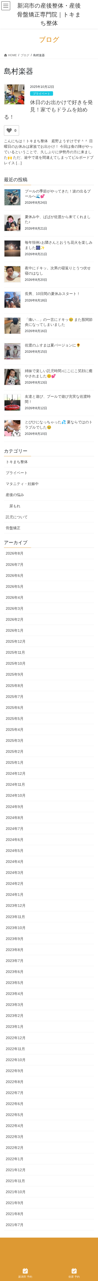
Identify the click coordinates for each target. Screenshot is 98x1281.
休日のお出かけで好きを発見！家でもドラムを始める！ (48, 109)
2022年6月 (15, 1104)
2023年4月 (15, 994)
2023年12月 (16, 905)
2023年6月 (15, 972)
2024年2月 (15, 883)
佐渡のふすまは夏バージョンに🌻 (52, 345)
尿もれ (14, 506)
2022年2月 (15, 1148)
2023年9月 (15, 939)
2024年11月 (15, 784)
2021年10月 (16, 1192)
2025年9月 (15, 674)
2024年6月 (15, 840)
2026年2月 (15, 619)
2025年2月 (15, 751)
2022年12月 (16, 1038)
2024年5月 (15, 851)
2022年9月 (15, 1071)
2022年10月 (16, 1060)
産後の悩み (15, 495)
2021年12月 (16, 1170)
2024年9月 (15, 807)
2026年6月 (15, 575)
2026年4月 (15, 597)
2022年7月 (15, 1093)
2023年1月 (15, 1026)
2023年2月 (15, 1016)
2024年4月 (15, 861)
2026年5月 (15, 586)
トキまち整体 (17, 462)
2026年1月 (15, 630)
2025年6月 (15, 707)
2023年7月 (15, 961)
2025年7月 (15, 696)
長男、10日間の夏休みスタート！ (52, 294)
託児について (17, 517)
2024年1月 (15, 894)
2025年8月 (15, 686)
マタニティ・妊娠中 (22, 484)
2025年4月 (15, 729)
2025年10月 (16, 663)
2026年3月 (15, 608)
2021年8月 (15, 1214)
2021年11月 (15, 1181)
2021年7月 (15, 1225)
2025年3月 (15, 740)
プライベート (41, 93)
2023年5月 (15, 983)
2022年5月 (15, 1115)
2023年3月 (15, 1005)
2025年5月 (15, 718)
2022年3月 (15, 1137)
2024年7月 (15, 829)
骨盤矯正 (13, 528)
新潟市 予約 (25, 1276)
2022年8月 (15, 1082)
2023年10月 (16, 928)
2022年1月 (15, 1159)
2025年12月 (16, 641)
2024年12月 (16, 773)
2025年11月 (15, 652)
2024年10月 (16, 795)
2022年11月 (15, 1049)
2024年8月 (15, 818)
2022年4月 (15, 1126)
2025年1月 (15, 762)
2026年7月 (15, 564)
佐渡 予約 (74, 1276)
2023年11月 (15, 917)
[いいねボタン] (9, 130)
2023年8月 (15, 950)
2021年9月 (15, 1203)
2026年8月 (15, 553)
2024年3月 (15, 872)
